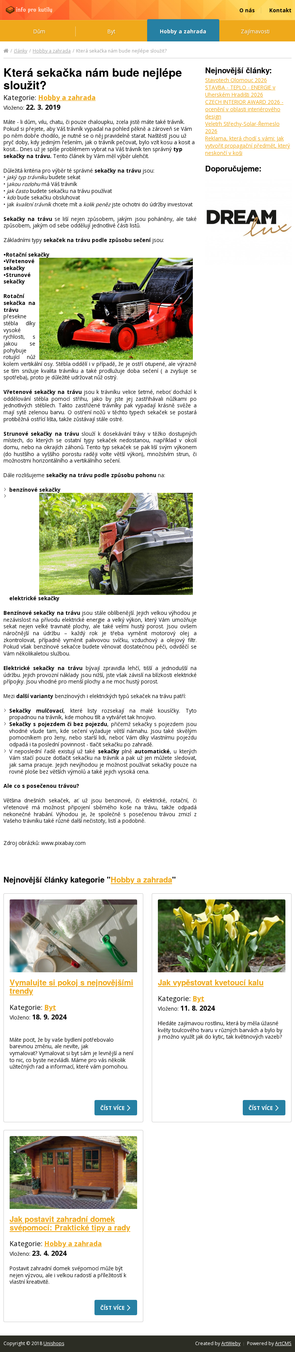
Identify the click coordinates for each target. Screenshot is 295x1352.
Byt (111, 31)
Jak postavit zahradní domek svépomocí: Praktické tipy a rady (70, 1223)
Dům (39, 31)
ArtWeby (230, 1343)
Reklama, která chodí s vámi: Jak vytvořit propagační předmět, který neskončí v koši (247, 145)
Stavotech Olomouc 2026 (236, 80)
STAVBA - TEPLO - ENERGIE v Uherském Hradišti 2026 (240, 91)
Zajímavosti (255, 31)
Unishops (53, 1343)
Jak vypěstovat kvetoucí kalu (211, 982)
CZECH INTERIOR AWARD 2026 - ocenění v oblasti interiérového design (244, 109)
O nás (247, 10)
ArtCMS (283, 1343)
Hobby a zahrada (183, 31)
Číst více (113, 1108)
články (20, 51)
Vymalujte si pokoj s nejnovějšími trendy (71, 986)
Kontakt (280, 10)
